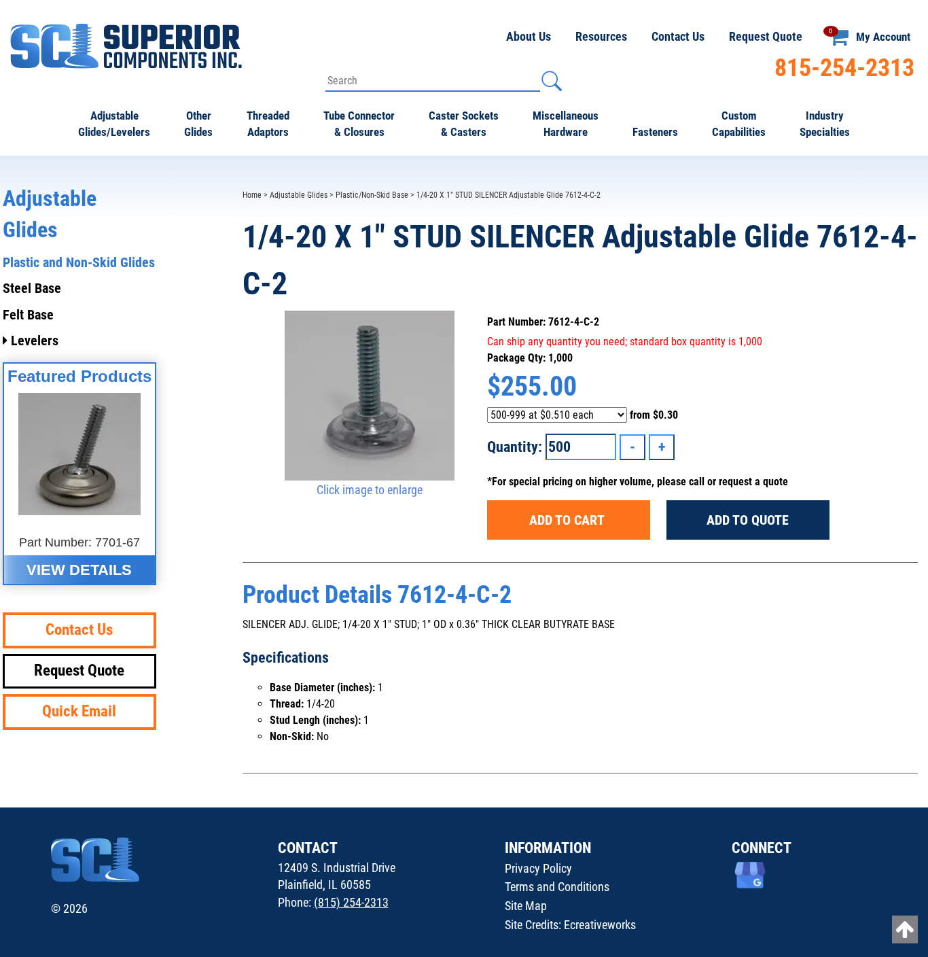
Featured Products (79, 376)
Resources (601, 36)
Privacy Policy (538, 868)
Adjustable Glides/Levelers (114, 124)
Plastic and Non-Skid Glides (79, 262)
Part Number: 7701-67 (79, 542)
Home (252, 195)
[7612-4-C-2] (370, 396)
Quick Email (79, 711)
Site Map (526, 906)
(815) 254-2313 (351, 902)
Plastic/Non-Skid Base (372, 195)
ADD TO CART (568, 520)
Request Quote (765, 36)
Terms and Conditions (557, 887)
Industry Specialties (825, 124)
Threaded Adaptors (268, 124)
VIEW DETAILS (79, 569)
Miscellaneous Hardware (566, 124)
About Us (528, 36)
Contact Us (678, 36)
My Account (883, 37)
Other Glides (198, 124)
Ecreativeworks (600, 925)
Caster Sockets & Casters (464, 124)
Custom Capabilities (739, 124)
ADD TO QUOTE (748, 520)
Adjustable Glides (298, 195)
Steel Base (32, 288)
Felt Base (28, 315)
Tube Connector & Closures (359, 124)
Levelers (32, 340)
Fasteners (655, 132)
